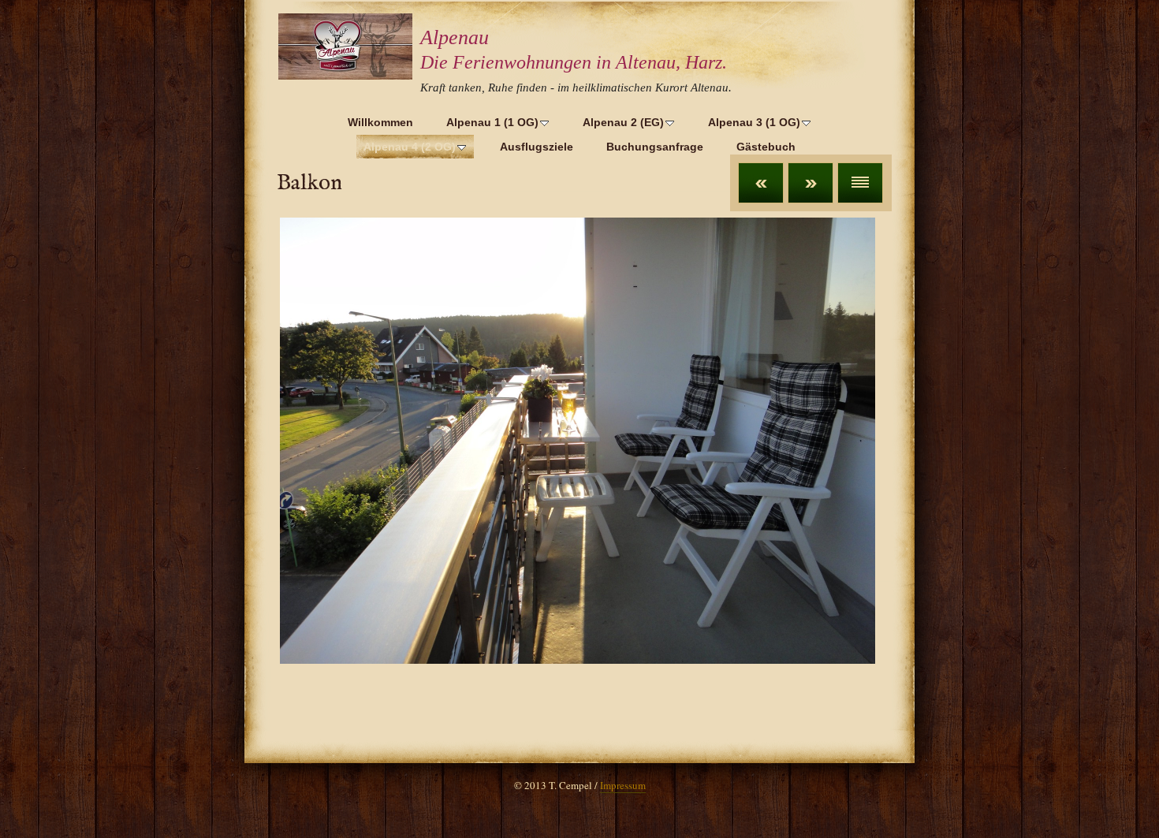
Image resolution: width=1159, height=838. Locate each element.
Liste (860, 183)
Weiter (810, 183)
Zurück (761, 183)
